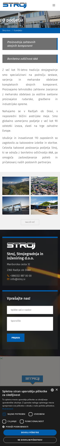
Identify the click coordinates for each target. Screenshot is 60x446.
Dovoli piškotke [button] (30, 432)
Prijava (16, 337)
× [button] (56, 390)
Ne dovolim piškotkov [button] (30, 440)
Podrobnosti (7, 409)
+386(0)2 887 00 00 (21, 275)
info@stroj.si (17, 279)
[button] (30, 426)
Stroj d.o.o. (6, 30)
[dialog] (30, 416)
